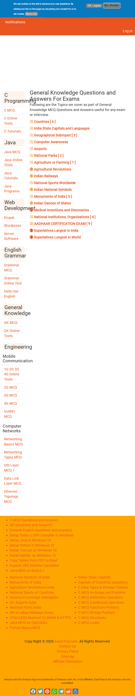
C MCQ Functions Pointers (98, 607)
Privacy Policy (67, 651)
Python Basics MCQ (25, 628)
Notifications (15, 22)
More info (31, 13)
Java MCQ (12, 152)
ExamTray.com (66, 641)
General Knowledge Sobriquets (34, 597)
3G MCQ (10, 395)
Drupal (9, 217)
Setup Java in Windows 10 (30, 540)
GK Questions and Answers (31, 525)
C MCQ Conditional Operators (101, 602)
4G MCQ (10, 403)
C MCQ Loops (88, 622)
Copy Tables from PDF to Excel (34, 560)
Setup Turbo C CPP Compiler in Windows (41, 535)
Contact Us (67, 646)
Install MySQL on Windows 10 (33, 555)
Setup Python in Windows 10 (32, 545)
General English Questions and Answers (41, 530)
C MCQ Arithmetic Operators (100, 597)
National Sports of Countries (32, 592)
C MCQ (9, 110)
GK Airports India (23, 602)
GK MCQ (10, 322)
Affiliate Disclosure (67, 661)
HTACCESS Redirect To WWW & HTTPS (40, 618)
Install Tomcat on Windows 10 (33, 550)
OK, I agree (94, 5)
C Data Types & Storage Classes (103, 587)
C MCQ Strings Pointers (96, 612)
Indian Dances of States (52, 203)
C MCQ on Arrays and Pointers (101, 592)
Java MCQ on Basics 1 (27, 570)
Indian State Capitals (94, 577)
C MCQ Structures (92, 618)
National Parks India (25, 607)
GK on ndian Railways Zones (32, 612)
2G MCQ (10, 387)
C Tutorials (12, 131)
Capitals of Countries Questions (103, 582)
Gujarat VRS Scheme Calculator (34, 565)
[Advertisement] (67, 61)
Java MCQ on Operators (28, 622)
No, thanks (112, 5)
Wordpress (12, 225)
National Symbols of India (30, 577)
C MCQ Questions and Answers (34, 520)
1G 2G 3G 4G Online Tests (11, 374)
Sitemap (67, 656)
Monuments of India (25, 582)
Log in (127, 31)
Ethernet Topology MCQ (11, 496)
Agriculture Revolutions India (32, 587)
